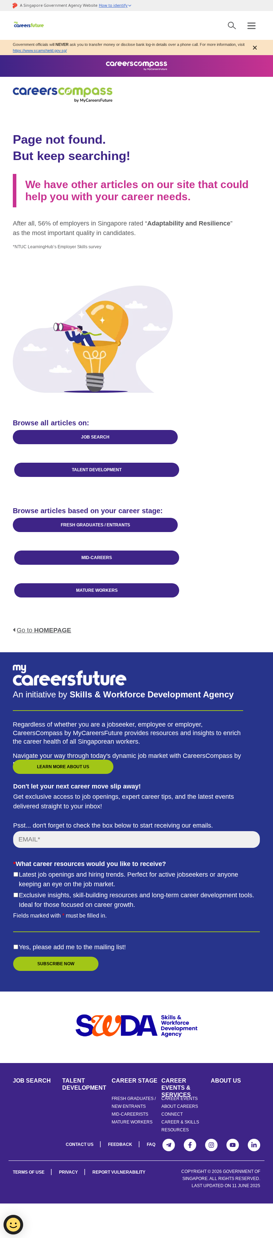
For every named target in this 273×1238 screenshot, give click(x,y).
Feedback (120, 1144)
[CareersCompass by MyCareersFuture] (29, 25)
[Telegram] (168, 1145)
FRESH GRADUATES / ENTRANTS (95, 524)
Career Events (179, 1098)
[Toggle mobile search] (232, 25)
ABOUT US (226, 1081)
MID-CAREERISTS (130, 1114)
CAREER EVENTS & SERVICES (176, 1084)
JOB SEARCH (95, 437)
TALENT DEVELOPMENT (97, 469)
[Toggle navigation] (251, 25)
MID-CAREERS (96, 557)
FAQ (151, 1144)
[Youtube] (232, 1145)
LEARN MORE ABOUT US (63, 766)
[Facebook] (190, 1145)
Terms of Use (28, 1172)
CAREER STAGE (134, 1081)
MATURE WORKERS (97, 590)
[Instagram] (211, 1145)
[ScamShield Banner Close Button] (255, 47)
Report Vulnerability (118, 1172)
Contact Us (79, 1144)
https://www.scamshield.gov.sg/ (40, 50)
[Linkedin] (254, 1145)
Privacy (68, 1172)
